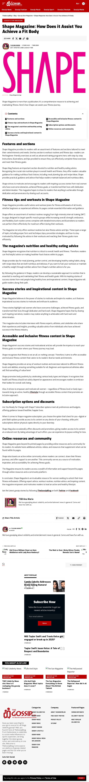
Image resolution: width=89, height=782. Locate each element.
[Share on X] (16, 38)
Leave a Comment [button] (77, 565)
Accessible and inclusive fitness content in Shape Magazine (63, 120)
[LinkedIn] (85, 529)
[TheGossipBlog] (14, 4)
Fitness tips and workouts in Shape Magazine (25, 123)
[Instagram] (20, 762)
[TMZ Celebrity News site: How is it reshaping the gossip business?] (12, 673)
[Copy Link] (23, 38)
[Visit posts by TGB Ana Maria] (5, 46)
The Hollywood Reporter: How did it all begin (77, 683)
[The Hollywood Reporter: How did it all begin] (77, 673)
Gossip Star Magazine (13, 20)
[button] (81, 778)
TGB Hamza (29, 588)
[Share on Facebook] (13, 38)
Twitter (62, 490)
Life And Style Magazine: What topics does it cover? (33, 683)
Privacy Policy (35, 778)
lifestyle (34, 392)
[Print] (27, 38)
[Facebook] (76, 529)
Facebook (74, 490)
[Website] (73, 529)
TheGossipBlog (44, 490)
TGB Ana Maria (15, 45)
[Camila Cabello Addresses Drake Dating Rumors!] (59, 586)
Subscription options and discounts (62, 125)
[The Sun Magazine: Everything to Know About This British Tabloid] (55, 673)
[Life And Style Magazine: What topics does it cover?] (33, 673)
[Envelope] (25, 762)
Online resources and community (61, 129)
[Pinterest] (82, 529)
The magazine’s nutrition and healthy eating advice (23, 128)
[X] (79, 529)
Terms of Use (50, 778)
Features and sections (15, 119)
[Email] (20, 38)
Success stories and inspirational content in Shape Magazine (23, 134)
